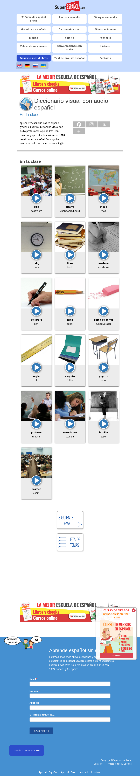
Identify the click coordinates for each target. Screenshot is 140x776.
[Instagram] (91, 124)
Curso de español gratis (35, 18)
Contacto (105, 58)
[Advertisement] (70, 577)
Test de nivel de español (69, 58)
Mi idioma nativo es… (42, 714)
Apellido (34, 702)
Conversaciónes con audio (69, 47)
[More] (79, 131)
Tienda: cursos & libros (33, 58)
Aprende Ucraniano (90, 772)
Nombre (34, 691)
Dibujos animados (105, 29)
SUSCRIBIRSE (41, 731)
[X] (104, 124)
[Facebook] (79, 124)
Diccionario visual (69, 29)
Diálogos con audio (105, 17)
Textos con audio (69, 17)
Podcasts (105, 37)
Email (33, 679)
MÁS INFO (116, 655)
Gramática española (33, 29)
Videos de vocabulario (33, 46)
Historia (105, 46)
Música (33, 37)
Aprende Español (48, 772)
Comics (69, 37)
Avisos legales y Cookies (119, 763)
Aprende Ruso (68, 772)
